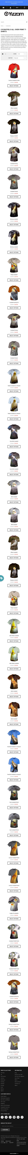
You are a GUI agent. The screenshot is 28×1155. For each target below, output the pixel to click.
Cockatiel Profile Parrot (14, 941)
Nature (2, 1089)
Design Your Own (18, 1074)
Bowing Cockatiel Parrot (14, 1024)
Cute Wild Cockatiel (14, 441)
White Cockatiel (14, 108)
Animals (3, 1072)
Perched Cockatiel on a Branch (14, 746)
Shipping (3, 1103)
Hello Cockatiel (14, 691)
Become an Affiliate (5, 1099)
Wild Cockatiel (14, 496)
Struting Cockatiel (14, 219)
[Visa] (2, 1141)
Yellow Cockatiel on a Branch (14, 385)
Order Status (3, 1096)
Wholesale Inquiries (5, 1098)
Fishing (2, 1085)
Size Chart (17, 1078)
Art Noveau (3, 1076)
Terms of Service (4, 1109)
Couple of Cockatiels (14, 913)
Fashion (2, 1083)
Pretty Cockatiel (14, 274)
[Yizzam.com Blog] (18, 1117)
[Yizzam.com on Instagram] (14, 1117)
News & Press (18, 1081)
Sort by (10, 58)
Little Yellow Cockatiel (14, 635)
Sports (2, 1090)
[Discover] (4, 1142)
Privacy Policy (4, 1110)
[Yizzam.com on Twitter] (6, 1117)
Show (14, 53)
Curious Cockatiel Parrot (14, 857)
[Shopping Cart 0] (24, 7)
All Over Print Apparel (19, 1076)
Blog (16, 1072)
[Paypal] (11, 1142)
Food (2, 1087)
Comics (2, 1078)
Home (2, 25)
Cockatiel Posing (14, 163)
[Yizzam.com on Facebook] (2, 1117)
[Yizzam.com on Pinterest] (22, 1117)
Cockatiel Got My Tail (14, 302)
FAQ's (16, 1080)
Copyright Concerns (5, 1107)
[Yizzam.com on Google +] (10, 1117)
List (5, 54)
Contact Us (17, 1083)
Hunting (2, 1081)
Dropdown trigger (10, 7)
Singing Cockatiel (14, 136)
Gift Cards (3, 1101)
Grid (2, 54)
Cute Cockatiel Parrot (14, 802)
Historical (3, 1080)
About (16, 1085)
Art (1, 1074)
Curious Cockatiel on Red (14, 80)
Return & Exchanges (5, 1105)
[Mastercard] (8, 1141)
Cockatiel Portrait (14, 191)
